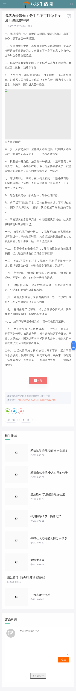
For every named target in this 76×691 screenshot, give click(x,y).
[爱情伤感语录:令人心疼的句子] (16, 474)
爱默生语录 (37, 560)
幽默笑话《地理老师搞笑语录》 (27, 577)
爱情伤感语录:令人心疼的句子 (49, 472)
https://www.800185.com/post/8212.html (37, 400)
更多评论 (37, 675)
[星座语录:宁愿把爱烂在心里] (16, 496)
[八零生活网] (38, 4)
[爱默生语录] (16, 562)
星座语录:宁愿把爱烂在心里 (47, 494)
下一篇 (26, 419)
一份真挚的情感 (40, 594)
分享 (73, 345)
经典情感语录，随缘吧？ (46, 516)
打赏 (38, 380)
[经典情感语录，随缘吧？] (16, 518)
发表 (63, 659)
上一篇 (11, 419)
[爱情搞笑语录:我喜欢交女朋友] (16, 453)
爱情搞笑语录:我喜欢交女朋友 (49, 450)
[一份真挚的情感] (16, 597)
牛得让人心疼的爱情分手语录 (48, 538)
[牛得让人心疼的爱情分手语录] (16, 540)
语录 (30, 26)
